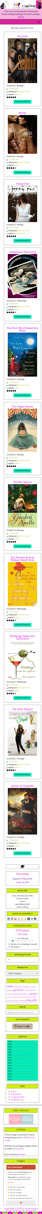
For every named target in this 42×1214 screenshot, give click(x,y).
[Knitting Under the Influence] (22, 660)
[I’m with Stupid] (22, 733)
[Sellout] (22, 60)
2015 (10, 1066)
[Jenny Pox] (22, 204)
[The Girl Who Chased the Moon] (22, 355)
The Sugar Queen (22, 407)
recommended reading (14, 997)
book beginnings (17, 987)
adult (16, 94)
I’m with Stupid (22, 709)
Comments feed (17, 1096)
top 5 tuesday (23, 997)
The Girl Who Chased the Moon (22, 329)
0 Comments (13, 89)
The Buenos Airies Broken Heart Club (22, 559)
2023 (10, 1049)
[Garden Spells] (22, 506)
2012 (10, 1074)
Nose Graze (31, 1210)
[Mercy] (22, 134)
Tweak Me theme (13, 1210)
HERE (21, 16)
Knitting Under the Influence (22, 637)
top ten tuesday (31, 997)
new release (21, 994)
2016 (10, 1063)
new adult (13, 994)
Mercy (22, 113)
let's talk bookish (28, 990)
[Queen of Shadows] (22, 811)
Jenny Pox (22, 184)
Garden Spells (22, 482)
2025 (10, 1044)
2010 (10, 1079)
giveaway (18, 990)
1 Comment (12, 762)
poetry (27, 994)
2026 (10, 1041)
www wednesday (20, 1000)
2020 (10, 1058)
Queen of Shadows (22, 786)
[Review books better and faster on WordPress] (27, 1118)
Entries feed (16, 1094)
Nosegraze (19, 1148)
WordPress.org (17, 1099)
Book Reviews (23, 92)
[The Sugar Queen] (22, 430)
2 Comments (13, 228)
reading (8, 997)
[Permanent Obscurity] (22, 276)
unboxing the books (11, 1000)
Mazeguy (21, 1154)
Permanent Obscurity (22, 252)
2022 (10, 1052)
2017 (10, 1060)
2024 (10, 1047)
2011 (10, 1076)
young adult (19, 233)
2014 (10, 1068)
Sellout (22, 36)
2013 (10, 1071)
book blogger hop (26, 987)
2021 (10, 1055)
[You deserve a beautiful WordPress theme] (15, 1118)
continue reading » (22, 101)
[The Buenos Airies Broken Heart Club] (22, 584)
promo (33, 993)
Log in (13, 1091)
